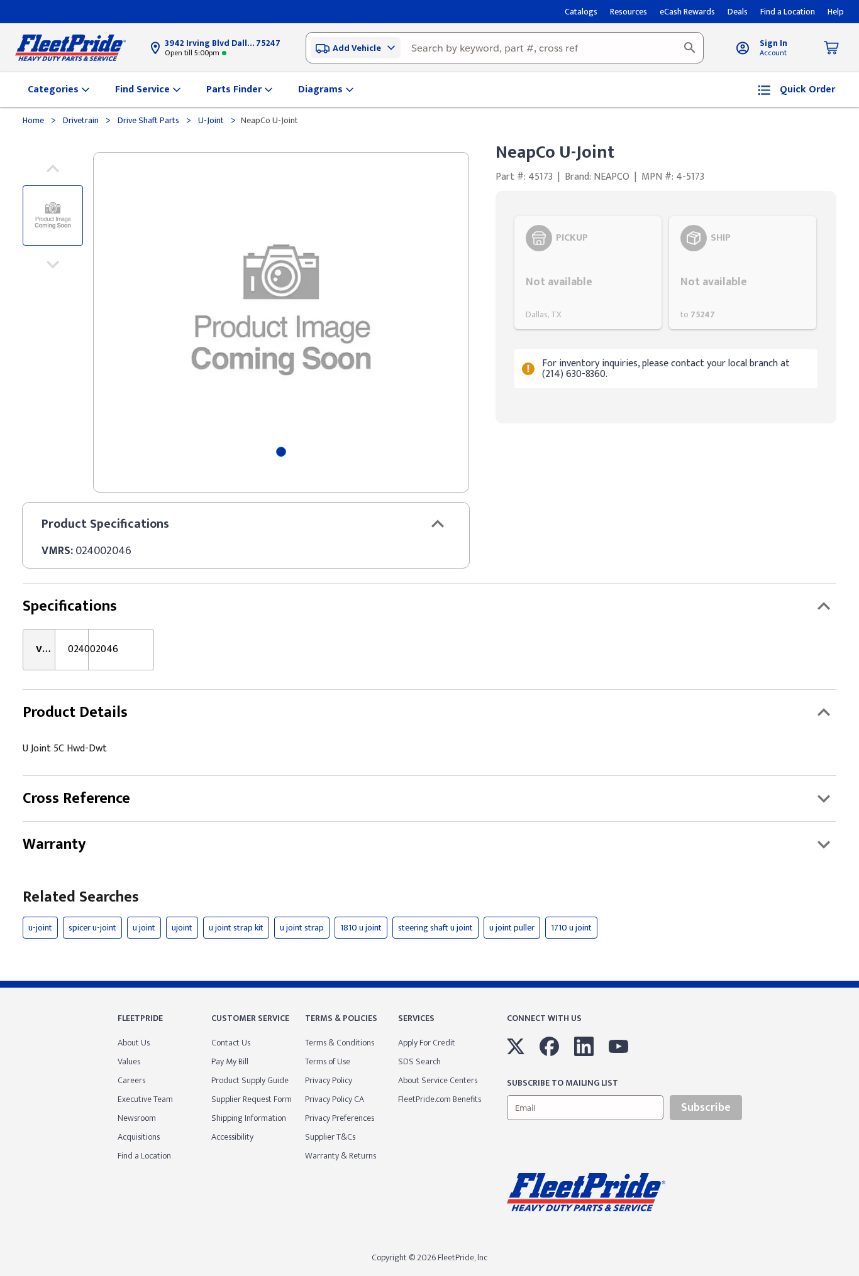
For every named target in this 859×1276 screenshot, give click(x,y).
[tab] (281, 452)
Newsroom (137, 1118)
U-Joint (211, 120)
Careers (131, 1080)
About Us (134, 1042)
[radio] (588, 272)
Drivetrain (81, 120)
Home (34, 120)
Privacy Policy (328, 1080)
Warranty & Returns (340, 1155)
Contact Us (230, 1042)
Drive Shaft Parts (148, 120)
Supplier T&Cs (330, 1137)
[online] (855, 1275)
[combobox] (505, 47)
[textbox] (505, 47)
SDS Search (419, 1061)
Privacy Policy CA (334, 1099)
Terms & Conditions (339, 1042)
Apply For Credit (426, 1042)
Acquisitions (139, 1137)
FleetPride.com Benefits (439, 1099)
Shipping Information (248, 1118)
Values (129, 1061)
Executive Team (145, 1099)
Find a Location (144, 1155)
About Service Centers (437, 1080)
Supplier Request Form (251, 1099)
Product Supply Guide (250, 1080)
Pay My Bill (229, 1061)
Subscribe (706, 1107)
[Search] (689, 47)
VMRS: (57, 551)
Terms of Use (327, 1061)
